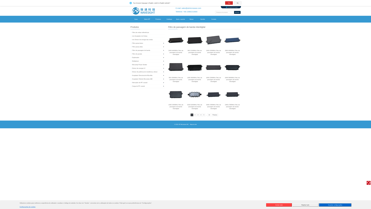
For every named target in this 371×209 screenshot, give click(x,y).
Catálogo (169, 19)
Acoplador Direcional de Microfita (142, 75)
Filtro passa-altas (137, 47)
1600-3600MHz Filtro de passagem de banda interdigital (194, 79)
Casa (136, 19)
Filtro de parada (137, 54)
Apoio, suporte (180, 19)
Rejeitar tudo (305, 205)
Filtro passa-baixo (137, 43)
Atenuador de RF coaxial (139, 82)
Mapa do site (193, 124)
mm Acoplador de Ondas (139, 36)
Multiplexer (135, 61)
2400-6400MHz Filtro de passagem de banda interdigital (175, 52)
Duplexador (135, 57)
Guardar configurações (335, 205)
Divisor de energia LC (138, 68)
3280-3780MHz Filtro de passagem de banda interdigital (213, 106)
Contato (213, 19)
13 (209, 115)
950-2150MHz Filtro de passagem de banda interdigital (195, 52)
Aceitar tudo (279, 205)
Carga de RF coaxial (138, 86)
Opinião (202, 19)
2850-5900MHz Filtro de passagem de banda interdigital (232, 52)
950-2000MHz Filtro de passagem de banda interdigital (176, 79)
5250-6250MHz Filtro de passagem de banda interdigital (194, 106)
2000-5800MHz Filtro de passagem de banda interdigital (232, 79)
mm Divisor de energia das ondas (142, 39)
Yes (229, 3)
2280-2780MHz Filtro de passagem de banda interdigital (232, 106)
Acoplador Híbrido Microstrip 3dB (142, 79)
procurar (237, 12)
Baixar (192, 19)
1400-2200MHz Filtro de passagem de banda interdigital (213, 52)
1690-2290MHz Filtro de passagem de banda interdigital (213, 79)
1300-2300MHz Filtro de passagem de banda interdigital (175, 106)
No (238, 3)
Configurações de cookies (27, 207)
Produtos (158, 19)
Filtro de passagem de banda (141, 50)
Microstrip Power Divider (139, 64)
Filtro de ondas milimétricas (140, 32)
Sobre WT (147, 19)
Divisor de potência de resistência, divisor (144, 72)
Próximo (215, 115)
